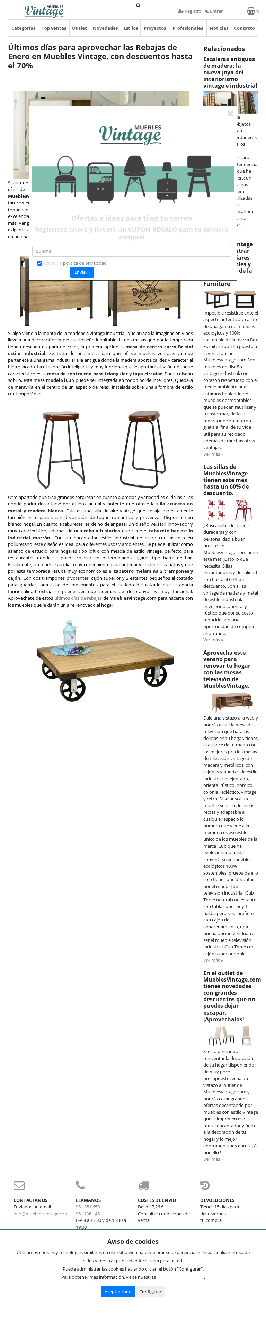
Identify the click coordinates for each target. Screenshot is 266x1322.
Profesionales (187, 28)
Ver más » (213, 454)
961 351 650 (88, 1207)
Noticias (219, 28)
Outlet (79, 28)
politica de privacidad (85, 263)
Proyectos (155, 28)
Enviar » (82, 272)
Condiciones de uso (182, 1277)
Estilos (131, 28)
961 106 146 (88, 1213)
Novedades (105, 28)
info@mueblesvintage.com (41, 1213)
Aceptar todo (118, 1292)
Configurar (150, 1292)
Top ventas (54, 28)
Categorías (23, 28)
